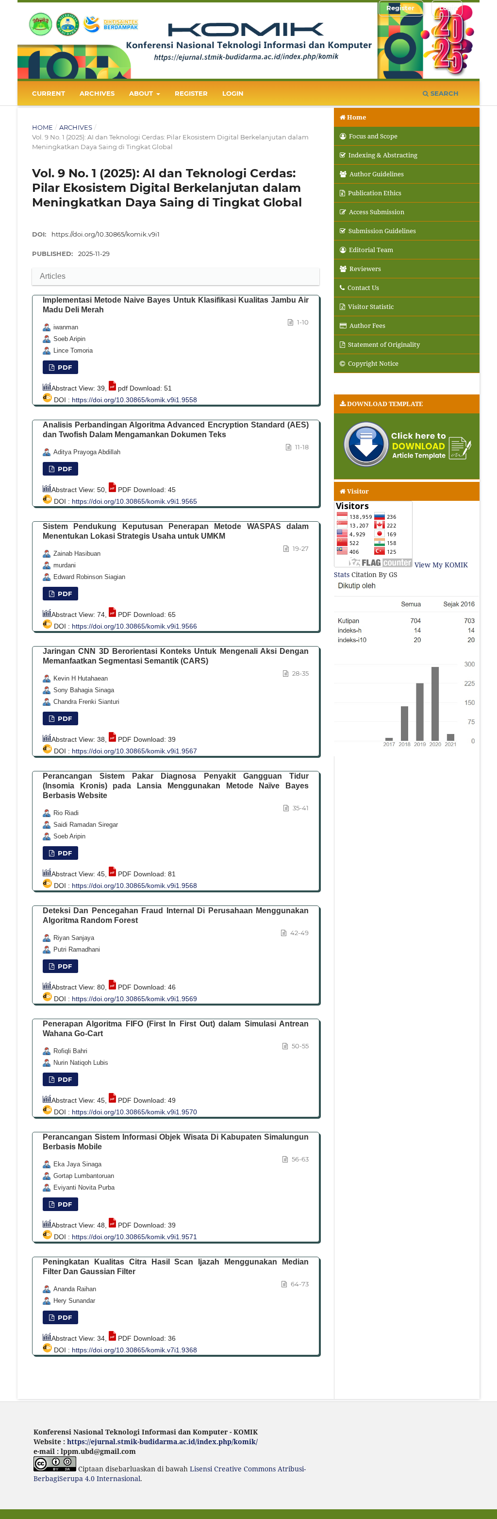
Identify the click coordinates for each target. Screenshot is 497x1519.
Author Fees (367, 325)
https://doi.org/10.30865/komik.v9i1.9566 (134, 626)
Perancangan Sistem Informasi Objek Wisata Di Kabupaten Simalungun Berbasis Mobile (176, 1142)
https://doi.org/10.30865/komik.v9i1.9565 (134, 501)
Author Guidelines (376, 174)
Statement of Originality (384, 344)
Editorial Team (371, 249)
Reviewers (365, 268)
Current (48, 93)
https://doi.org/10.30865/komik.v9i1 (105, 234)
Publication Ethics (374, 192)
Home (42, 127)
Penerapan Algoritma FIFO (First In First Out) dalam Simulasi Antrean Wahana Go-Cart (176, 1029)
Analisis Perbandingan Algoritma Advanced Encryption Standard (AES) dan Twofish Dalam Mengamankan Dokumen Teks (176, 430)
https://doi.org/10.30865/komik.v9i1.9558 (134, 400)
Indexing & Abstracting (382, 155)
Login (233, 93)
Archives (97, 93)
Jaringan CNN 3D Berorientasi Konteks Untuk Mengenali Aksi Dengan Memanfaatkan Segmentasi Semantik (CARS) (176, 656)
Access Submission (376, 211)
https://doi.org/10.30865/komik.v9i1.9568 (134, 885)
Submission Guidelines (382, 230)
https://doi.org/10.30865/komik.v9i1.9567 (134, 751)
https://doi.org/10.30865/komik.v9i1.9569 (134, 999)
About (142, 93)
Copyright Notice (373, 363)
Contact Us (363, 287)
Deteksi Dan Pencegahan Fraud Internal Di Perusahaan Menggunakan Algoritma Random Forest (176, 915)
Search (444, 93)
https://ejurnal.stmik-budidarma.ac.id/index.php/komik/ (162, 1441)
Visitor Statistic (371, 306)
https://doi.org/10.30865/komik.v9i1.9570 (134, 1112)
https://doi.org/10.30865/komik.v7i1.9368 (134, 1350)
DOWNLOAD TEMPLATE (385, 403)
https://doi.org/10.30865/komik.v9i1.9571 (134, 1237)
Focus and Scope (373, 136)
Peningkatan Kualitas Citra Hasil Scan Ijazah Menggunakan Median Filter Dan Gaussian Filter (176, 1267)
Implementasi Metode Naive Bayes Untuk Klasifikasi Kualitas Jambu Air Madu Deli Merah (176, 305)
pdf (64, 367)
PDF (64, 469)
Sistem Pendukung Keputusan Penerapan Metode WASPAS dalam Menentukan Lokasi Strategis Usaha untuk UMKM (176, 531)
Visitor (358, 491)
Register (191, 93)
